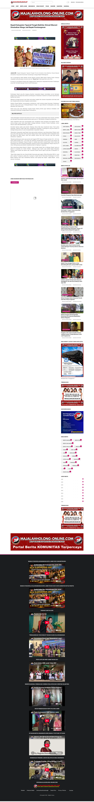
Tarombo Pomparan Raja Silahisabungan (71, 195)
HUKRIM (79, 142)
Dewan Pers (53, 790)
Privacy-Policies (62, 790)
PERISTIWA (79, 155)
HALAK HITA (79, 136)
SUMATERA (59, 6)
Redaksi (23, 790)
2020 (72, 485)
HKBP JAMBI (74, 449)
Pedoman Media (30, 790)
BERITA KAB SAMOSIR (68, 443)
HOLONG (67, 142)
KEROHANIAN (73, 452)
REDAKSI (73, 2)
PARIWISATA (73, 462)
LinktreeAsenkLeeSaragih (42, 790)
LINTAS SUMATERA (67, 148)
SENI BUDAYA (31, 6)
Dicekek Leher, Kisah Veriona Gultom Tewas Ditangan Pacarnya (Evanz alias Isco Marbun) (72, 246)
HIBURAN (67, 139)
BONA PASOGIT (40, 6)
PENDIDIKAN (66, 465)
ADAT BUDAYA (67, 126)
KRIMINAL (74, 456)
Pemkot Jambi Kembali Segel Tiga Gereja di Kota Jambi (72, 179)
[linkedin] (22, 175)
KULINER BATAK (79, 145)
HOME (12, 6)
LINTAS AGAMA (66, 459)
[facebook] (12, 175)
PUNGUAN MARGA (66, 311)
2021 (72, 488)
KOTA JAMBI (67, 145)
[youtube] (82, 6)
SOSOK (67, 161)
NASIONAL (66, 6)
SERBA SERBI (65, 259)
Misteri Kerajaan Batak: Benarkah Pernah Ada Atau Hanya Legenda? (71, 298)
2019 (72, 482)
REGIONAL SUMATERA (67, 158)
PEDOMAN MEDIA (79, 2)
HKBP (17, 6)
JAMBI (64, 452)
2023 (72, 493)
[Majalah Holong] (19, 3)
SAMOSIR (52, 6)
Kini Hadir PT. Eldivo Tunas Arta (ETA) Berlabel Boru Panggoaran (70, 211)
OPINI (67, 155)
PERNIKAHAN (75, 465)
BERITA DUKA (78, 440)
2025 (72, 499)
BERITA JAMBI (23, 6)
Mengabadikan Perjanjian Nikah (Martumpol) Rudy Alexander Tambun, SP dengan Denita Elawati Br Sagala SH (71, 228)
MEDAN (79, 148)
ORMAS (65, 462)
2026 (72, 502)
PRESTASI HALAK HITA (67, 294)
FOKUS (47, 6)
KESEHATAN (66, 456)
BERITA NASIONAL (66, 329)
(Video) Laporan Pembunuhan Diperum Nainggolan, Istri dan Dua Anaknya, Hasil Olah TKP (71, 281)
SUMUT (64, 241)
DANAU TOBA (79, 132)
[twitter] (14, 175)
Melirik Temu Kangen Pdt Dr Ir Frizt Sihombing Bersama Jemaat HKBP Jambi (71, 264)
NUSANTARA (77, 459)
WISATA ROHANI (66, 471)
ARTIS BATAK (79, 126)
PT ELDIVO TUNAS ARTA (67, 206)
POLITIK (70, 468)
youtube (71, 790)
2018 (72, 479)
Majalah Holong (51, 795)
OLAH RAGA (79, 152)
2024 (72, 496)
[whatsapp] (17, 175)
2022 (72, 490)
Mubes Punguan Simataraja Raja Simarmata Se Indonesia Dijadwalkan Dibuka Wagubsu (70, 316)
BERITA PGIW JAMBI (79, 129)
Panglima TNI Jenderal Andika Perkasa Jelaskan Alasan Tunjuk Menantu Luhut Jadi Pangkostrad (71, 334)
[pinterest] (19, 175)
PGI (64, 468)
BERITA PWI (78, 446)
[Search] (51, 2)
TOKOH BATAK (65, 191)
